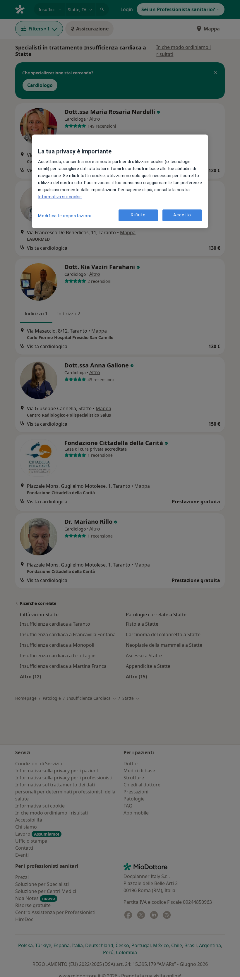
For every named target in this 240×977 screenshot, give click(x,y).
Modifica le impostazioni (64, 215)
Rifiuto (138, 215)
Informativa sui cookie (60, 196)
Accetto (182, 215)
